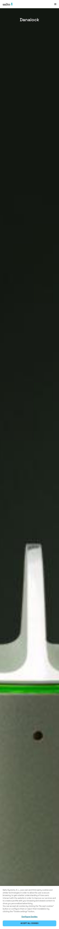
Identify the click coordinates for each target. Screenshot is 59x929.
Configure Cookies (29, 917)
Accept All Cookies (29, 923)
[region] (29, 907)
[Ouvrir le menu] (55, 4)
